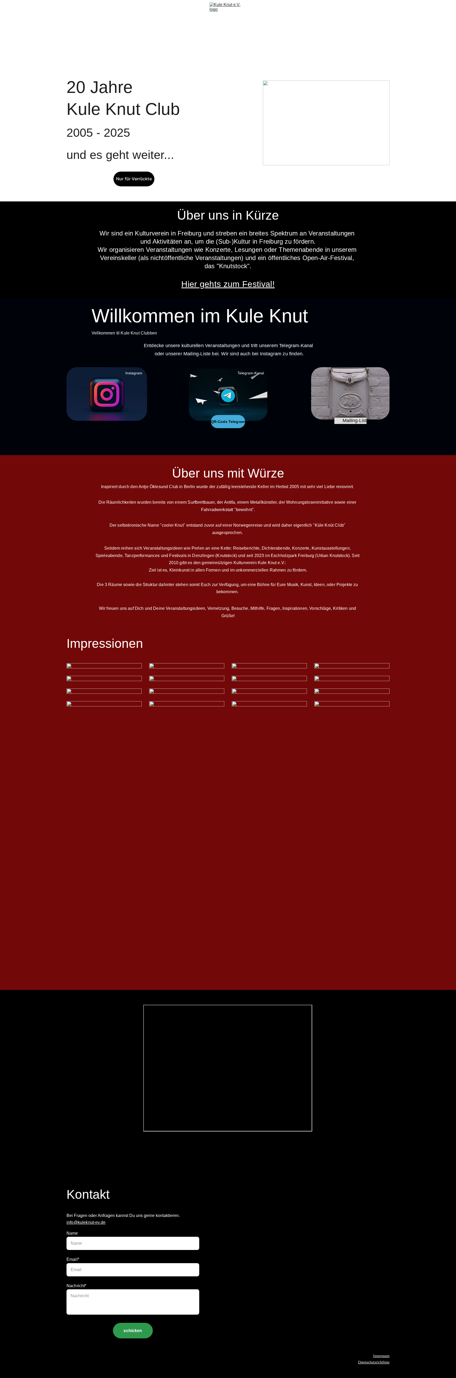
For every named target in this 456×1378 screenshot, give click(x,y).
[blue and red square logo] (106, 394)
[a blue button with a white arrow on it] (228, 395)
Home (76, 29)
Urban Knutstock (182, 29)
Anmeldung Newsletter (129, 29)
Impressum (381, 1356)
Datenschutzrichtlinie (374, 1362)
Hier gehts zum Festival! (228, 284)
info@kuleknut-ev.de (86, 1222)
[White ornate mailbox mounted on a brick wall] (350, 393)
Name (72, 1233)
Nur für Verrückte (134, 178)
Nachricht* (76, 1285)
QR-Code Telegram (228, 421)
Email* (72, 1259)
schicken (133, 1330)
